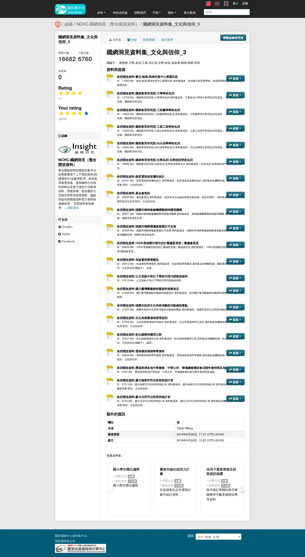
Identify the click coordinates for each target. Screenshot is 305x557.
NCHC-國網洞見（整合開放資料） (108, 24)
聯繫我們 (140, 12)
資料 (100, 12)
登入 (235, 3)
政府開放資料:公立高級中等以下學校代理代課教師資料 (152, 276)
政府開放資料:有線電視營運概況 (138, 259)
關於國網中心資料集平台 (71, 536)
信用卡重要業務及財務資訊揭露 (221, 471)
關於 (171, 12)
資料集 (116, 39)
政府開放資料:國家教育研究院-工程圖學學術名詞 (148, 110)
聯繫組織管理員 (233, 38)
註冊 (245, 3)
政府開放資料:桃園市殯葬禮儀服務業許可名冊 (146, 226)
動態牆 (150, 39)
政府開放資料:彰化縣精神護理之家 (139, 334)
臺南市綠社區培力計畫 (175, 471)
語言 (191, 536)
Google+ (67, 227)
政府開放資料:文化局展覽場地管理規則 (142, 318)
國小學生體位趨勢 (126, 469)
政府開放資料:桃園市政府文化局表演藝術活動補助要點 (152, 305)
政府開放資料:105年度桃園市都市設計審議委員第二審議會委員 (158, 243)
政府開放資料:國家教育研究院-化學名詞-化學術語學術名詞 (155, 160)
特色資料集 (120, 12)
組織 (69, 24)
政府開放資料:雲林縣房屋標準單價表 (141, 351)
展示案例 (189, 12)
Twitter (65, 234)
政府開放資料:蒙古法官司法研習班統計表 (143, 397)
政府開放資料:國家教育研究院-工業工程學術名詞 (148, 126)
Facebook (68, 241)
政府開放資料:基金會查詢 (133, 193)
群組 (133, 39)
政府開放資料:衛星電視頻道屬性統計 (141, 176)
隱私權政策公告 (65, 541)
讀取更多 (73, 207)
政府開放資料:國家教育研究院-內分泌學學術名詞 (148, 143)
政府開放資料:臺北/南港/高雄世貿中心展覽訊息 (147, 76)
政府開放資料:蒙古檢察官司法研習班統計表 (145, 380)
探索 (235, 78)
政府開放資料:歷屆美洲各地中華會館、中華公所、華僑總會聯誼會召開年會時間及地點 (172, 368)
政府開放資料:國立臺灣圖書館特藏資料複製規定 (148, 289)
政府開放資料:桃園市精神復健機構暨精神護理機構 (149, 209)
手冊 (155, 12)
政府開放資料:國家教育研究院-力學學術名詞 (145, 93)
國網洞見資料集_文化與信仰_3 (171, 24)
